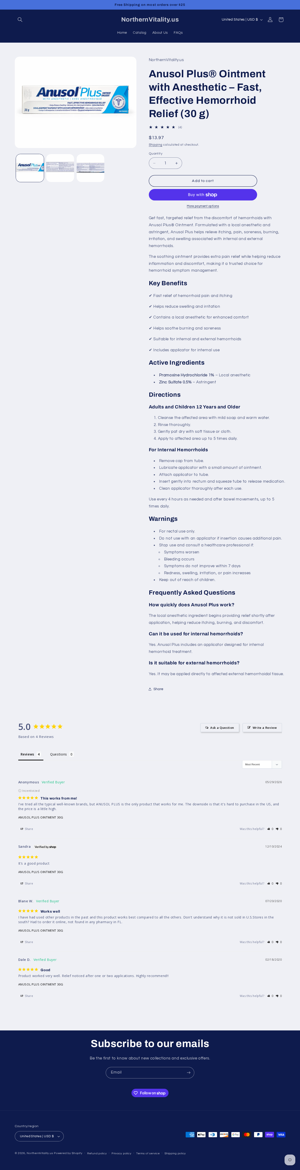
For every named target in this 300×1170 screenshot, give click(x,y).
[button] (20, 19)
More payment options (203, 206)
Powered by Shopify (68, 1153)
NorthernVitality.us (40, 1153)
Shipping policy (175, 1153)
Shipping (155, 144)
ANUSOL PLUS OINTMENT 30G (40, 817)
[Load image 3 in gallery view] (91, 168)
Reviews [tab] (27, 754)
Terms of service (148, 1153)
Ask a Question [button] (222, 728)
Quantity (155, 153)
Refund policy (97, 1153)
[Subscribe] (188, 1072)
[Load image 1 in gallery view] (30, 168)
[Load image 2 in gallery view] (60, 168)
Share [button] (158, 689)
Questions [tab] (58, 754)
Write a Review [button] (265, 728)
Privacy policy (121, 1153)
